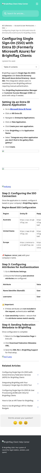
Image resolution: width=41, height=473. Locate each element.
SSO (3, 28)
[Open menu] (37, 4)
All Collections (7, 26)
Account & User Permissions (24, 26)
